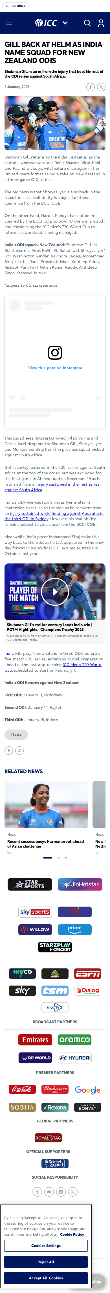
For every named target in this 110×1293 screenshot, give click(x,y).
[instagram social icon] (61, 1192)
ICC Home (18, 6)
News (16, 734)
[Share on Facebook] (90, 87)
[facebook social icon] (37, 1192)
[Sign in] (100, 23)
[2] (59, 858)
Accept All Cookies (46, 1278)
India (9, 653)
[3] (66, 858)
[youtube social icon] (49, 1192)
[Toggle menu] (9, 23)
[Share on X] (101, 87)
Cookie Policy (72, 1234)
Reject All (46, 1262)
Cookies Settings (46, 1245)
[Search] (87, 23)
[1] (47, 858)
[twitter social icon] (73, 1192)
